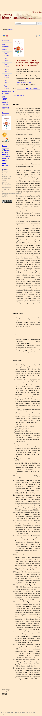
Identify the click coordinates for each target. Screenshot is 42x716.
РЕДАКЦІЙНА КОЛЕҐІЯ (6, 92)
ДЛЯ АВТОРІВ (5, 98)
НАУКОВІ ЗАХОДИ (5, 103)
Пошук (39, 23)
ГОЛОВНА (5, 41)
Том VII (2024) (6, 54)
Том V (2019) (6, 65)
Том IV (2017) (6, 71)
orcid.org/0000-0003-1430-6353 (26, 84)
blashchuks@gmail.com (23, 82)
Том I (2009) (6, 87)
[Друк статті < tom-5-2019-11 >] (37, 36)
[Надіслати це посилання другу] (39, 36)
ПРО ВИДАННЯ (5, 45)
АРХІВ (10, 29)
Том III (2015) (6, 76)
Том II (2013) (6, 82)
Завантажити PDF (18, 95)
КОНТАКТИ (6, 108)
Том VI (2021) (6, 60)
